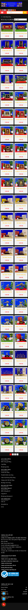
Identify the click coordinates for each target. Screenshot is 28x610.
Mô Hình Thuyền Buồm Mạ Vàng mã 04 (21, 257)
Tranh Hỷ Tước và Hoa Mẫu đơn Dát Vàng (7, 171)
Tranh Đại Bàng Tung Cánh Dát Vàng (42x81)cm (21, 33)
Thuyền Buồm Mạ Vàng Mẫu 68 (21, 240)
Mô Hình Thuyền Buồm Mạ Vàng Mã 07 (7, 257)
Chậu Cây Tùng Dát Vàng (7, 326)
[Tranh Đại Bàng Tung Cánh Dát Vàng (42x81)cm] (21, 27)
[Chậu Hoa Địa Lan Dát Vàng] (7, 355)
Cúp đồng (3, 464)
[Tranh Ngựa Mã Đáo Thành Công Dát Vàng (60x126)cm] (7, 27)
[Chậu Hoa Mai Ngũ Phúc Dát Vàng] (21, 286)
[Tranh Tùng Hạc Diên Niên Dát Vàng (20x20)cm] (21, 96)
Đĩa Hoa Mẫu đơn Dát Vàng (21, 413)
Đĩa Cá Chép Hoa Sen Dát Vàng (21, 447)
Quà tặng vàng (6, 469)
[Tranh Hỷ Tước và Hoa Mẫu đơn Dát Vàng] (7, 165)
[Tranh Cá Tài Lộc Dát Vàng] (21, 165)
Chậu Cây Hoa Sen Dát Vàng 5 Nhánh (21, 378)
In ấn (2, 506)
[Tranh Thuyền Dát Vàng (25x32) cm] (21, 182)
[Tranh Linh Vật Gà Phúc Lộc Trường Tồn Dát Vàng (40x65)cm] (7, 44)
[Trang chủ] (11, 4)
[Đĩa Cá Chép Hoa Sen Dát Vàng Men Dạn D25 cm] (7, 424)
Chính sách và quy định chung (9, 559)
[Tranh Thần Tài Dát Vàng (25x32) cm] (21, 113)
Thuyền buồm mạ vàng (7, 475)
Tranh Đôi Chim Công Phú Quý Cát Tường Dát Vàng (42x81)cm (7, 85)
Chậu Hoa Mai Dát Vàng (7, 292)
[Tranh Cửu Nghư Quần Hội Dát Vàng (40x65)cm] (21, 44)
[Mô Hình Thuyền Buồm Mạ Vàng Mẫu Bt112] (21, 217)
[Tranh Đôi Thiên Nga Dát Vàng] (7, 113)
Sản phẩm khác (5, 499)
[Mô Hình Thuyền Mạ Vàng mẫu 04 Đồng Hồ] (7, 199)
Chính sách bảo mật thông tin (8, 569)
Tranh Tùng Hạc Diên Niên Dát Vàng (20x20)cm (21, 102)
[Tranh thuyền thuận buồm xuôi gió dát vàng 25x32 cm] (7, 182)
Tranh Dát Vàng (5, 472)
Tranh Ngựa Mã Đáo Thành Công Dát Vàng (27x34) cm (7, 154)
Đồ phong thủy (5, 467)
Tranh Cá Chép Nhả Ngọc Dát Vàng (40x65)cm (21, 85)
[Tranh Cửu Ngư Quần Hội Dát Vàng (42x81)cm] (7, 61)
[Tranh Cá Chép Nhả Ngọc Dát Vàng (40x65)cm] (21, 79)
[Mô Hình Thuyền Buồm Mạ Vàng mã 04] (21, 251)
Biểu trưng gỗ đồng (6, 461)
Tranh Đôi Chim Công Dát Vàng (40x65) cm (21, 68)
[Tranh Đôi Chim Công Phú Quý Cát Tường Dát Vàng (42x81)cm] (7, 79)
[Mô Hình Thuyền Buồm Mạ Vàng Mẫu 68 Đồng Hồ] (7, 217)
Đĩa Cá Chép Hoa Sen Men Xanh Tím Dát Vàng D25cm (21, 395)
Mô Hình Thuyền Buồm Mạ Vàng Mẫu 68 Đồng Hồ (7, 223)
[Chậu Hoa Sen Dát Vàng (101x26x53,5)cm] (21, 355)
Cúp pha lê (4, 493)
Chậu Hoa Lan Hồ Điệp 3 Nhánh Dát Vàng (21, 344)
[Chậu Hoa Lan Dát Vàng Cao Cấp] (21, 303)
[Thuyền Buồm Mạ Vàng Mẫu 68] (21, 234)
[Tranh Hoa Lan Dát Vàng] (21, 148)
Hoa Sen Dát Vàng (6, 485)
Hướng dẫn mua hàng (6, 567)
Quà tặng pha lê (6, 488)
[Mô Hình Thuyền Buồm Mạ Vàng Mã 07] (7, 251)
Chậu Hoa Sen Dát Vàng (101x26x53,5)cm (21, 361)
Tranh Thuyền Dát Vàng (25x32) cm (21, 189)
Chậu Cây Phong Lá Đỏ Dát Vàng (7, 344)
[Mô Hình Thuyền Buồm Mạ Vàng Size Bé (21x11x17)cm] (7, 268)
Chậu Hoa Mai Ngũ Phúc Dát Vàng (21, 292)
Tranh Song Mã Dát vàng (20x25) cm (7, 137)
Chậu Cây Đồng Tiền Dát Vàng (21, 326)
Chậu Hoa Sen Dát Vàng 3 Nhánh (7, 395)
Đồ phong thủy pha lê (6, 496)
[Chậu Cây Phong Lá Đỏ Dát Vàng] (7, 337)
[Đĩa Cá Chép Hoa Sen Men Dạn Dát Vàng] (7, 441)
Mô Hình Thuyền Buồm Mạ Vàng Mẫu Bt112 (21, 223)
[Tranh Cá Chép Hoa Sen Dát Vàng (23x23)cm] (7, 96)
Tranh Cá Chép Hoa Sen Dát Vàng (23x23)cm (7, 102)
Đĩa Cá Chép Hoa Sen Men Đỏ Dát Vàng (21, 430)
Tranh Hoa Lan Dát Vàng (21, 154)
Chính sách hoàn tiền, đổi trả (8, 565)
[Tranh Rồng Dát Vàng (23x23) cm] (21, 130)
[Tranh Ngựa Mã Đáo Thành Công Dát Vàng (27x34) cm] (7, 148)
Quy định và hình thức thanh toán (10, 561)
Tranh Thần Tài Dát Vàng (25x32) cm (21, 120)
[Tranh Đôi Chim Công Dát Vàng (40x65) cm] (21, 61)
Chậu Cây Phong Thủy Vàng (8, 477)
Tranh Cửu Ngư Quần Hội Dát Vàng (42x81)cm (7, 68)
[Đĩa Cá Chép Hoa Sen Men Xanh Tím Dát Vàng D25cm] (21, 389)
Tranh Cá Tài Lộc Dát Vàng (21, 171)
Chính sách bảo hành (6, 563)
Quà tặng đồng (6, 459)
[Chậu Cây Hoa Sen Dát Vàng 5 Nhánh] (21, 372)
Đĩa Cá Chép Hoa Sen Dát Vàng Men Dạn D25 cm (7, 430)
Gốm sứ (3, 501)
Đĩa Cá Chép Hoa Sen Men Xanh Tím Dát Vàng (7, 413)
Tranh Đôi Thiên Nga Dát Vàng (7, 120)
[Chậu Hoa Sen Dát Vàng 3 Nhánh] (7, 389)
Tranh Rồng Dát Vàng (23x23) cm (21, 137)
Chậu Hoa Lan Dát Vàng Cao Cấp (21, 309)
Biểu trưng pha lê (5, 491)
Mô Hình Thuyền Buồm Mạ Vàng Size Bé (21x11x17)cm (7, 275)
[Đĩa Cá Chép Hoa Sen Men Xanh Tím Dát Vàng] (7, 406)
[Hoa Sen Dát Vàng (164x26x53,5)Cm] (7, 372)
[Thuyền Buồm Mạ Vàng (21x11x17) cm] (21, 268)
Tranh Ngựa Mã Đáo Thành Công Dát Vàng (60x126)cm (7, 33)
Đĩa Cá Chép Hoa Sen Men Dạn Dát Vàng (7, 447)
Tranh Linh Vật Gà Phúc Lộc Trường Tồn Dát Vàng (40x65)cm (7, 51)
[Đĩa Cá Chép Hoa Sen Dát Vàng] (21, 441)
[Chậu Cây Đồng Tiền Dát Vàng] (21, 320)
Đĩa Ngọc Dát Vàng (6, 482)
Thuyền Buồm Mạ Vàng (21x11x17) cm (21, 275)
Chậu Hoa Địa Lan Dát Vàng (7, 361)
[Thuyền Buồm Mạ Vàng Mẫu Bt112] (7, 234)
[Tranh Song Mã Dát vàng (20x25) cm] (7, 130)
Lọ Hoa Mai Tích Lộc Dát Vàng (7, 309)
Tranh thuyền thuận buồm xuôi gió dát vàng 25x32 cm (7, 189)
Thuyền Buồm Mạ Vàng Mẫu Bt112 (7, 240)
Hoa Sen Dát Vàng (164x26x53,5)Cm (7, 378)
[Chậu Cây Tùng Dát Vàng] (7, 320)
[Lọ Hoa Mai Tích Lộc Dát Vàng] (7, 303)
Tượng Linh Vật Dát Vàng (7, 480)
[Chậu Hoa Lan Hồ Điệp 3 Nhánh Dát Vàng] (21, 337)
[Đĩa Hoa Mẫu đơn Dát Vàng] (21, 406)
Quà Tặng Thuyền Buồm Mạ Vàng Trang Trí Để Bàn (21, 206)
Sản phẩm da (4, 504)
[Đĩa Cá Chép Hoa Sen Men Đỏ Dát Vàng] (21, 424)
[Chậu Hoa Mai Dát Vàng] (7, 286)
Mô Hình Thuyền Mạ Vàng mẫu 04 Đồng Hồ (7, 206)
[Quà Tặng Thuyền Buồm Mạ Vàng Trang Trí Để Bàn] (21, 199)
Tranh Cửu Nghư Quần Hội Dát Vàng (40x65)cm (21, 51)
